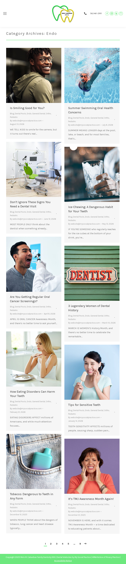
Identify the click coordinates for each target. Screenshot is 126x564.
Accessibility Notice (63, 561)
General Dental (38, 113)
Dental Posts (20, 113)
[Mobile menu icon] (5, 13)
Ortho (48, 113)
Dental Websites (64, 557)
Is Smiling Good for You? (27, 108)
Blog (12, 113)
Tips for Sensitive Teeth (84, 405)
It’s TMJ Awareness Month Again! (91, 499)
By (26, 120)
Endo (29, 113)
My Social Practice (82, 557)
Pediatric (14, 117)
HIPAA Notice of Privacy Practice (106, 557)
